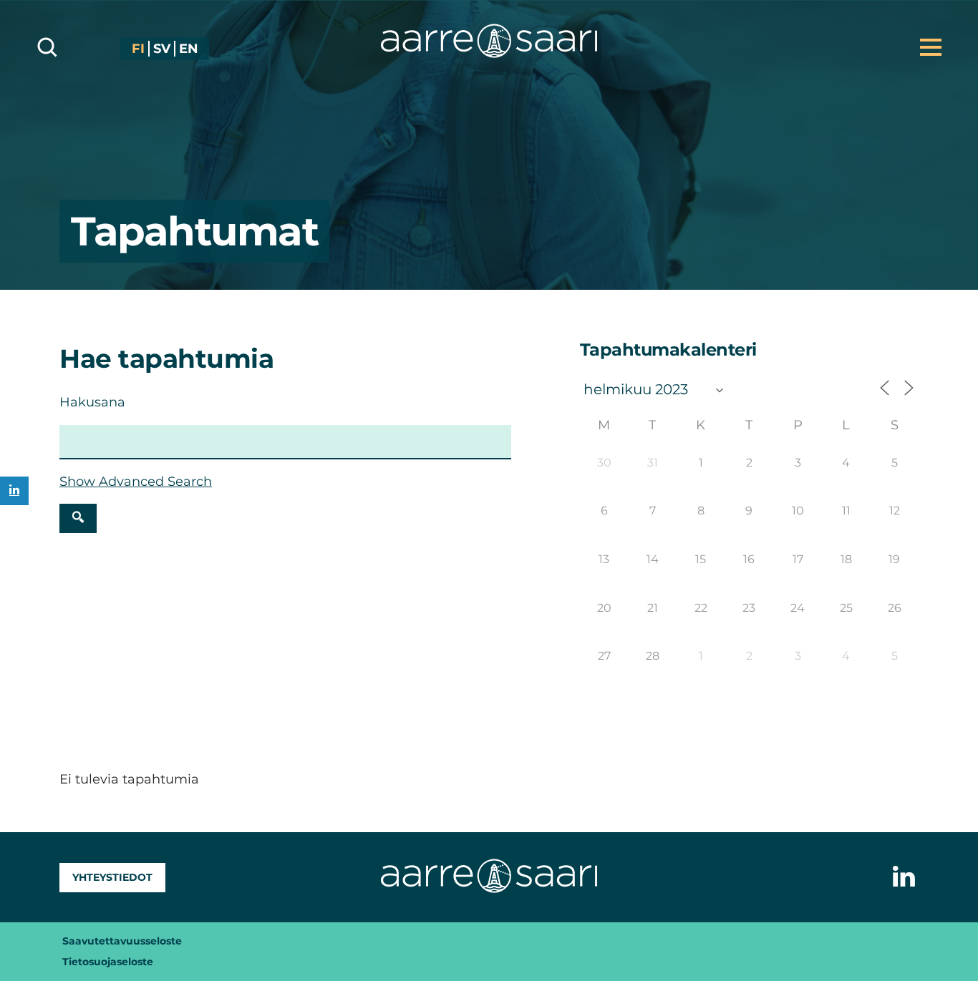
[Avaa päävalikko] (931, 47)
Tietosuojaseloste (107, 961)
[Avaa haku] (47, 47)
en (188, 49)
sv (161, 49)
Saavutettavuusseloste (122, 940)
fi (138, 49)
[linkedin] (14, 491)
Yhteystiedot (112, 877)
